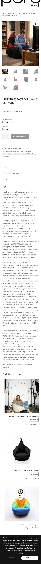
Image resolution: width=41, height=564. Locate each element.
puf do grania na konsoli (25, 154)
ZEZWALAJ (29, 558)
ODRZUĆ (11, 558)
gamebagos (28, 151)
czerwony (9, 151)
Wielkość (5, 126)
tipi (12, 156)
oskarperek (6, 154)
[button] (35, 24)
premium (13, 154)
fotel (14, 151)
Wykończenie (7, 119)
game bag (20, 151)
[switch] (20, 498)
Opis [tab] (4, 167)
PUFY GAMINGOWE (21, 13)
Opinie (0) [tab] (5, 179)
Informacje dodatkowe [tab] (10, 173)
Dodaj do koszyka (19, 136)
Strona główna (9, 13)
